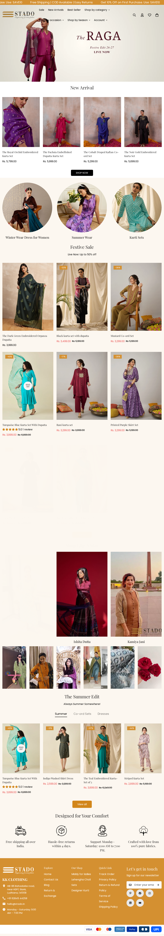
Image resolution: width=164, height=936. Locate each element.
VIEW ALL (82, 534)
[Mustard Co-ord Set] (136, 297)
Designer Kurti (80, 890)
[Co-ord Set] (27, 207)
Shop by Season (78, 20)
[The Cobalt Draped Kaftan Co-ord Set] (102, 122)
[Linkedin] (130, 903)
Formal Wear (82, 237)
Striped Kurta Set (134, 778)
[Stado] (18, 15)
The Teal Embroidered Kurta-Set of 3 (78, 517)
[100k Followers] (149, 893)
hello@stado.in (16, 904)
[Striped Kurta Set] (143, 748)
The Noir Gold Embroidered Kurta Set (140, 154)
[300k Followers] (140, 893)
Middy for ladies (81, 874)
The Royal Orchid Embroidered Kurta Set (20, 154)
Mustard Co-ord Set (122, 335)
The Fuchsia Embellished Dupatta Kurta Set (57, 154)
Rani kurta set (65, 425)
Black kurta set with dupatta (73, 335)
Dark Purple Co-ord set (15, 517)
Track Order (107, 874)
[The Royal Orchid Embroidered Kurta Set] (21, 122)
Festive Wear (137, 237)
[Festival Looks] (137, 207)
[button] (157, 15)
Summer (61, 714)
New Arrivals (56, 10)
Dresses (103, 714)
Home (47, 874)
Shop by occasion (50, 20)
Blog (46, 885)
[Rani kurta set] (82, 386)
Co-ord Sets (27, 237)
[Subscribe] (158, 885)
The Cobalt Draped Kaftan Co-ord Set (101, 154)
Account (99, 20)
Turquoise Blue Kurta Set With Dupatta (24, 425)
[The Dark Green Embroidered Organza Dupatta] (27, 297)
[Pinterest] (130, 893)
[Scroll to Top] (157, 918)
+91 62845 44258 (17, 898)
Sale (41, 10)
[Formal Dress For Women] (82, 207)
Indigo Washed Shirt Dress (58, 778)
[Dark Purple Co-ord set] (27, 479)
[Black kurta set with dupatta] (82, 297)
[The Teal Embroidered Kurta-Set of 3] (82, 479)
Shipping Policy (108, 907)
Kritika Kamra (28, 641)
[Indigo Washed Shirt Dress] (62, 748)
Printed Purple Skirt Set (124, 425)
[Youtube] (140, 903)
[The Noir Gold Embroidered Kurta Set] (143, 122)
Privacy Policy (107, 879)
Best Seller (74, 10)
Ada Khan (82, 641)
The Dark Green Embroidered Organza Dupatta (24, 337)
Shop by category (96, 10)
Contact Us (51, 879)
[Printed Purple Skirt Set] (136, 386)
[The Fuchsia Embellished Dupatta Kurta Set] (61, 122)
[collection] (27, 594)
